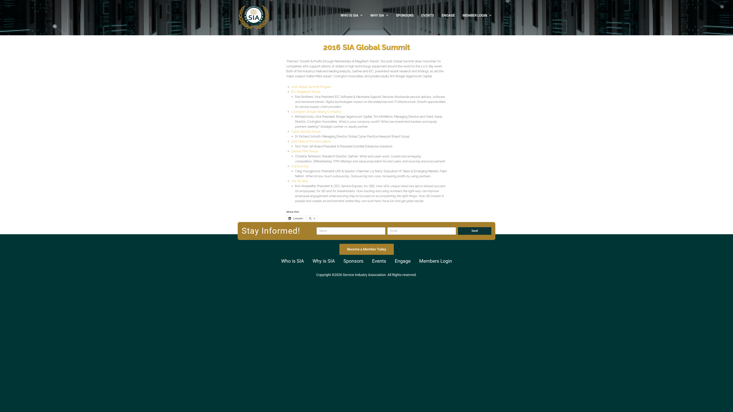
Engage (448, 15)
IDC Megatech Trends (305, 92)
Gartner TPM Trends (304, 151)
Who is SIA (349, 15)
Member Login (475, 15)
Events (427, 15)
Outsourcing (299, 166)
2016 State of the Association (311, 141)
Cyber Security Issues (306, 131)
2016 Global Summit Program (311, 87)
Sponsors (405, 15)
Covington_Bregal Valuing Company (316, 111)
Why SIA (377, 15)
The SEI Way (299, 181)
